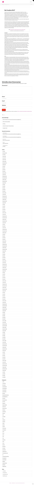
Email (3, 101)
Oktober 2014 (4, 219)
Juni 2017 (4, 166)
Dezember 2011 (5, 264)
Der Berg (4, 123)
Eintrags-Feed (5, 472)
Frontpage (4, 416)
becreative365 (4, 391)
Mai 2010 (4, 295)
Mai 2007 (4, 355)
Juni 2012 (4, 254)
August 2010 (4, 290)
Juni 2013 (4, 234)
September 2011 (5, 269)
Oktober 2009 (4, 307)
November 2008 (5, 325)
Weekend (4, 461)
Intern (3, 431)
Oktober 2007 (4, 347)
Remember (4, 446)
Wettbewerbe (4, 466)
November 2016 (5, 177)
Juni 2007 (4, 353)
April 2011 (4, 277)
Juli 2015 (4, 204)
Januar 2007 (4, 362)
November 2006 (5, 365)
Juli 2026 (4, 151)
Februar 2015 (4, 212)
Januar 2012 (4, 262)
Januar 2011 (4, 282)
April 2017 (4, 169)
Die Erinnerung (5, 408)
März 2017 (4, 171)
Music (3, 441)
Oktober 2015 (4, 199)
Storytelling (4, 449)
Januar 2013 (4, 242)
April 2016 (4, 189)
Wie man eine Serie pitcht (6, 140)
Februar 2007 (4, 360)
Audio (3, 381)
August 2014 (4, 222)
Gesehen (4, 426)
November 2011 (5, 265)
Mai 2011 (4, 275)
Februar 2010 (4, 300)
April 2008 (4, 337)
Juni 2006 (4, 373)
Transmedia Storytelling (6, 456)
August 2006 (4, 370)
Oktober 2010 (4, 287)
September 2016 (5, 181)
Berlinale (4, 393)
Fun (3, 418)
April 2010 (4, 297)
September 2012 (5, 249)
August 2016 (4, 182)
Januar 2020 (4, 156)
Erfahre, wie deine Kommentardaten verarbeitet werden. (24, 111)
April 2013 (4, 237)
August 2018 (4, 159)
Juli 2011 (4, 272)
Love (3, 438)
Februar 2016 (4, 192)
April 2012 (4, 257)
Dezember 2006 (5, 363)
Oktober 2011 (4, 267)
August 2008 (4, 330)
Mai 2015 (4, 207)
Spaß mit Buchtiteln (5, 143)
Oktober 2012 (4, 247)
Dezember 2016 (5, 176)
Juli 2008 (4, 332)
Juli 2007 (4, 352)
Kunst (3, 433)
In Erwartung (4, 428)
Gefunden (4, 421)
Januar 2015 (4, 214)
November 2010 (5, 285)
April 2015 (4, 209)
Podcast (4, 444)
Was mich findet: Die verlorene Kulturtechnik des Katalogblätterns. (12, 119)
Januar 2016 (4, 194)
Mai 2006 (4, 375)
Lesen (3, 434)
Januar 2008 (4, 342)
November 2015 (5, 197)
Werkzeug (4, 464)
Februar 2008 (4, 340)
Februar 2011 (4, 280)
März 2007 (4, 358)
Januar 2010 (4, 302)
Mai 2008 (4, 335)
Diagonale (4, 403)
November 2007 (5, 345)
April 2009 (4, 317)
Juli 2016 (4, 184)
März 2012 (4, 259)
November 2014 (5, 217)
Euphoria (4, 413)
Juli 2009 (4, 312)
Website (4, 105)
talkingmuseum (5, 451)
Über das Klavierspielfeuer (6, 121)
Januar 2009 (4, 322)
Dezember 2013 (5, 229)
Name (3, 96)
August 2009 (4, 310)
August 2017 (4, 164)
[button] (31, 2)
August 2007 (4, 350)
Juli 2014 (4, 224)
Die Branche (4, 406)
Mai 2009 (4, 315)
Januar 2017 (4, 174)
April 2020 (4, 154)
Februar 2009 (4, 320)
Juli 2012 (4, 252)
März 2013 (4, 239)
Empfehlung (4, 411)
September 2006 (5, 368)
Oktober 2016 (4, 179)
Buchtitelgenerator (5, 396)
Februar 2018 (4, 161)
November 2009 (5, 305)
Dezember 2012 (5, 244)
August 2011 (4, 270)
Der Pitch (4, 401)
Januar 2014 (4, 227)
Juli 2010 (4, 292)
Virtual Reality (4, 459)
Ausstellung (4, 383)
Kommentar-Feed (5, 474)
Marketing (4, 439)
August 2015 (4, 202)
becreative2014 (5, 386)
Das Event (4, 398)
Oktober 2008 (4, 327)
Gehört (3, 423)
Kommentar (5, 85)
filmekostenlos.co (5, 145)
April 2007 (4, 357)
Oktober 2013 (4, 232)
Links (3, 436)
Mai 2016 (4, 187)
